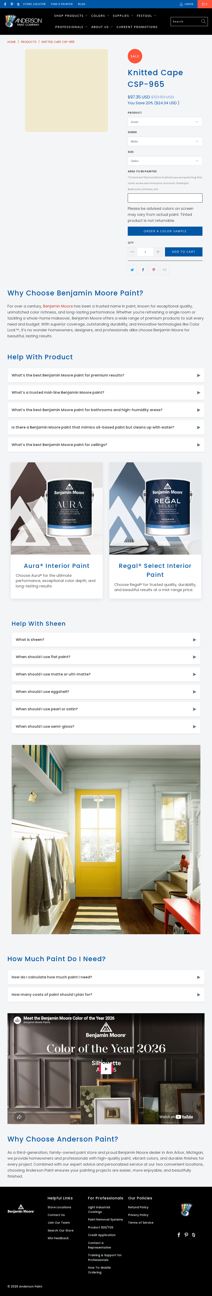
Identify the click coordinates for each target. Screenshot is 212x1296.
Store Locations (59, 1207)
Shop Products (69, 16)
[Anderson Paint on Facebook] (5, 4)
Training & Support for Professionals (105, 1257)
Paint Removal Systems (105, 1219)
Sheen (132, 132)
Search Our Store (60, 1230)
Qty (131, 243)
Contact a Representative (99, 1245)
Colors (98, 16)
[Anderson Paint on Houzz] (18, 4)
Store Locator (34, 4)
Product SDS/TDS (100, 1227)
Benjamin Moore (58, 306)
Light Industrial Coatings (99, 1209)
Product (135, 113)
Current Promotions (137, 27)
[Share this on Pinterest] (153, 270)
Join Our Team (59, 1223)
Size (131, 152)
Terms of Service (140, 1223)
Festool (145, 16)
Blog (82, 4)
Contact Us (56, 1215)
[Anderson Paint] (23, 21)
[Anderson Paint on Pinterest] (11, 4)
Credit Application (102, 1235)
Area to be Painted (165, 180)
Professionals (70, 27)
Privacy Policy (138, 1215)
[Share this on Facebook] (143, 270)
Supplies (121, 16)
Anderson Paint (30, 1286)
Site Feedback (58, 1238)
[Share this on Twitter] (132, 270)
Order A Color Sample (165, 231)
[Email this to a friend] (164, 270)
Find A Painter (62, 4)
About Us (100, 27)
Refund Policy (138, 1207)
